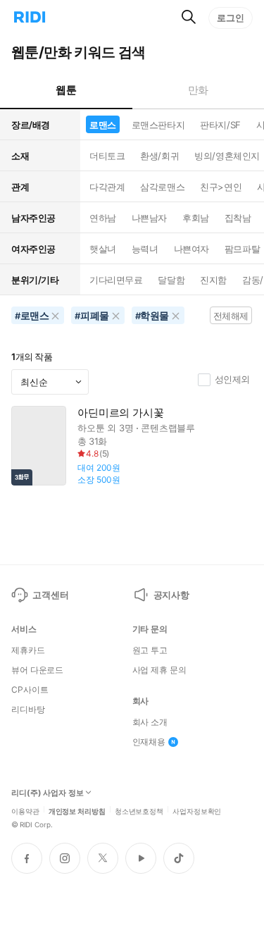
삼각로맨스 (162, 186)
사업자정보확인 (196, 810)
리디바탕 (28, 710)
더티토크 (107, 155)
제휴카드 (28, 650)
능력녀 (145, 248)
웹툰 (66, 90)
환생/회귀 (159, 155)
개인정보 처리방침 (77, 810)
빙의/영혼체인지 (227, 155)
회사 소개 (150, 722)
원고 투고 (150, 650)
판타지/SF (220, 124)
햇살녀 (102, 248)
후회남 (195, 217)
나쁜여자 (191, 248)
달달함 (171, 279)
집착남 (238, 217)
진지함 (213, 279)
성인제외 (232, 379)
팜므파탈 (242, 248)
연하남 (102, 217)
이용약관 (25, 810)
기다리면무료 (115, 279)
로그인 (230, 17)
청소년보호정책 (139, 810)
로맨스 (102, 124)
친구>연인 (220, 186)
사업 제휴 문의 (159, 670)
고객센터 (50, 594)
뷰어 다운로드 (37, 670)
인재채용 (149, 742)
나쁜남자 (149, 217)
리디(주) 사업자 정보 (47, 793)
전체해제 (231, 315)
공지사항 (171, 594)
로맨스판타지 (158, 124)
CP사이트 (29, 690)
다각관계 (107, 186)
